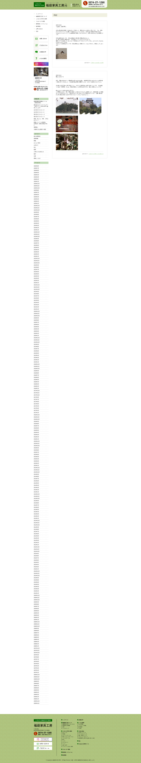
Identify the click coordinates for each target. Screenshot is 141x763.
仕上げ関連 (80, 724)
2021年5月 (36, 300)
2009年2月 (36, 617)
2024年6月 (36, 218)
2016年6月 (36, 428)
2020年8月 (36, 320)
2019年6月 (36, 351)
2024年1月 (36, 229)
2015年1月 (36, 465)
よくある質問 (81, 722)
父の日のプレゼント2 (39, 110)
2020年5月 (36, 326)
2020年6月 (36, 324)
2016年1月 (36, 439)
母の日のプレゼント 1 (39, 116)
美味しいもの (37, 158)
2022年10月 (37, 263)
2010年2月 (36, 591)
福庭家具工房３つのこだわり (68, 724)
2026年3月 (36, 177)
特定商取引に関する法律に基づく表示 (86, 738)
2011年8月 (36, 555)
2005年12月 (37, 701)
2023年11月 (36, 234)
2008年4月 (36, 639)
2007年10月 (37, 652)
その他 (79, 728)
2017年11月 (36, 392)
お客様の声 (80, 719)
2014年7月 (36, 478)
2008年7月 (36, 632)
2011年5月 (36, 562)
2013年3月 (36, 514)
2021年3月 (36, 304)
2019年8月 (36, 346)
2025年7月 (36, 192)
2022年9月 (36, 265)
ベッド (63, 743)
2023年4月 (36, 249)
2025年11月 (36, 185)
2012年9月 (36, 527)
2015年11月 (36, 443)
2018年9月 (36, 370)
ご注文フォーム (76, 6)
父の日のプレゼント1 (39, 112)
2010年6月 (36, 582)
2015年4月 (36, 458)
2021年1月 (36, 309)
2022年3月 (36, 278)
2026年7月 (36, 168)
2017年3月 (36, 408)
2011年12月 (36, 547)
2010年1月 (36, 593)
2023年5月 (36, 247)
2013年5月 (36, 509)
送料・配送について (82, 735)
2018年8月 (36, 373)
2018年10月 (37, 368)
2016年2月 (36, 436)
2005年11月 (36, 703)
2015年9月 (36, 447)
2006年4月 (36, 692)
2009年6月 (36, 608)
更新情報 (36, 138)
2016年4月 (36, 432)
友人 (35, 147)
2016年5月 (36, 430)
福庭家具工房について (41, 16)
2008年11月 (36, 624)
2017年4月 (36, 406)
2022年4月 (36, 276)
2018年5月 (36, 379)
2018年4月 (36, 381)
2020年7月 (36, 322)
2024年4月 (36, 223)
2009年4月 (36, 613)
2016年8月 (36, 423)
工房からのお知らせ (39, 151)
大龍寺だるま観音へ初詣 (40, 129)
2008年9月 (36, 628)
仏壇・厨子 (64, 745)
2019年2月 (36, 359)
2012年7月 (36, 531)
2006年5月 (36, 690)
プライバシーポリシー (83, 736)
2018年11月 (36, 366)
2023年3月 (36, 251)
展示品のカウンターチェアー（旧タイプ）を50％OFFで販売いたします (41, 106)
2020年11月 (36, 313)
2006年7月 (36, 685)
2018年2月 (36, 386)
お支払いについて (82, 732)
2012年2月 (36, 542)
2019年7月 (36, 348)
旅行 (35, 154)
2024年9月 (36, 212)
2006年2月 (36, 696)
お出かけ (36, 145)
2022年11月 (36, 260)
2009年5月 (36, 610)
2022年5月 (36, 274)
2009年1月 (36, 619)
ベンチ (63, 740)
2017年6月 (36, 401)
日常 (35, 156)
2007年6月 (36, 661)
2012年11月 (36, 522)
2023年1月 (36, 256)
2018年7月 (36, 375)
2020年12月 (37, 311)
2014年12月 (37, 467)
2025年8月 (36, 190)
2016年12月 (37, 414)
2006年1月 (36, 699)
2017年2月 (36, 410)
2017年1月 (36, 412)
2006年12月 (37, 674)
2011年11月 (36, 549)
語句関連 (80, 726)
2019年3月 (36, 357)
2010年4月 (36, 586)
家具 (35, 149)
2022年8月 (36, 267)
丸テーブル (64, 732)
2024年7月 (36, 216)
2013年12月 (37, 494)
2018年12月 (37, 364)
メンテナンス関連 (82, 725)
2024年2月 (36, 227)
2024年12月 (37, 205)
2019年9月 (36, 344)
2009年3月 (36, 615)
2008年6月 (36, 635)
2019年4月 (36, 355)
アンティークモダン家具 (67, 746)
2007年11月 (36, 650)
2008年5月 (36, 637)
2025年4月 (36, 196)
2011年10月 (36, 551)
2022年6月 (36, 271)
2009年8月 (36, 604)
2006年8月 (36, 683)
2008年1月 (36, 646)
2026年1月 (36, 181)
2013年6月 (36, 507)
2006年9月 (36, 681)
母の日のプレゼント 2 (39, 114)
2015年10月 (37, 445)
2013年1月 (36, 518)
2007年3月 (36, 668)
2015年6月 (36, 454)
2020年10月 (37, 315)
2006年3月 (36, 694)
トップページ (39, 13)
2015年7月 (36, 452)
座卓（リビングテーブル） (68, 736)
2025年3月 (36, 199)
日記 (37, 31)
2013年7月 (36, 505)
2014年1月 (36, 492)
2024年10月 (37, 210)
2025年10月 (37, 188)
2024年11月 (36, 207)
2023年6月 (36, 245)
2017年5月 (36, 403)
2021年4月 (36, 302)
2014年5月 (36, 483)
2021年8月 (36, 293)
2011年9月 (36, 553)
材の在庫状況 (37, 136)
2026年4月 (36, 174)
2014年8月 (36, 476)
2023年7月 (36, 243)
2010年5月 (36, 584)
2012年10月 (37, 525)
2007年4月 (36, 665)
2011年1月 (36, 569)
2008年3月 (36, 641)
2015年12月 (37, 441)
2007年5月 (36, 663)
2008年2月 (36, 643)
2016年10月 (37, 419)
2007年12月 (37, 648)
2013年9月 (36, 500)
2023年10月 (37, 236)
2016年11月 (36, 417)
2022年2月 (36, 280)
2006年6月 (36, 687)
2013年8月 (36, 503)
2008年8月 (36, 630)
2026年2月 (36, 179)
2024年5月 (36, 221)
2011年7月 (36, 558)
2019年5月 (36, 353)
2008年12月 (37, 621)
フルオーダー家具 (40, 21)
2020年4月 (36, 329)
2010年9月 (36, 577)
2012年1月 (36, 544)
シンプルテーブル (66, 738)
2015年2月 (36, 463)
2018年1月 (36, 388)
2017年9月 (36, 397)
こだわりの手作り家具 (41, 18)
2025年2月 (36, 201)
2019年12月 (37, 337)
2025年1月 (36, 203)
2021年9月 (36, 291)
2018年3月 (36, 384)
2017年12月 (37, 390)
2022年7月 (36, 269)
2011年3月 (36, 566)
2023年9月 (36, 238)
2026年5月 (36, 172)
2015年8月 (36, 450)
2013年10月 (37, 498)
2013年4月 (36, 511)
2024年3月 (36, 225)
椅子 (63, 739)
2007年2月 (36, 670)
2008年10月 (37, 626)
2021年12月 (37, 285)
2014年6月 (36, 481)
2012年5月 (36, 536)
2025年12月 (37, 183)
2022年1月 (36, 282)
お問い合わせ (75, 4)
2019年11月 (36, 340)
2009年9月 (36, 602)
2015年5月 (36, 456)
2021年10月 (37, 289)
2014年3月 (36, 487)
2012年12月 (37, 520)
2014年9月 (36, 474)
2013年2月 (36, 516)
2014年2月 (36, 489)
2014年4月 (36, 485)
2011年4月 (36, 564)
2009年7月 (36, 606)
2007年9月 (36, 654)
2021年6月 (36, 298)
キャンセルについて (82, 734)
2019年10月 (37, 342)
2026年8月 (36, 166)
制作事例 (38, 26)
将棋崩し (36, 127)
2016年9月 (36, 421)
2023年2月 (36, 254)
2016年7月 (36, 425)
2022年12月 (37, 258)
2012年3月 (36, 540)
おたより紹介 (37, 142)
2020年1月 (36, 335)
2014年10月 (37, 472)
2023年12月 (37, 232)
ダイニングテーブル (66, 735)
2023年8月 (36, 240)
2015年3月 (36, 461)
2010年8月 (36, 580)
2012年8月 (36, 529)
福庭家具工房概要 (66, 725)
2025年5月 (36, 194)
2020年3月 (36, 331)
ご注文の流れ (81, 731)
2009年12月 (37, 595)
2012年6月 (36, 533)
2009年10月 (37, 599)
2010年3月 (36, 588)
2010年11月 (36, 573)
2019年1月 (36, 362)
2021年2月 (36, 307)
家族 (35, 140)
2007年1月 (36, 672)
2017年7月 (36, 399)
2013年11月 (36, 496)
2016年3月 (36, 434)
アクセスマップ (65, 728)
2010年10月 (37, 575)
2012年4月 (36, 538)
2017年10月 (37, 395)
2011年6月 (36, 560)
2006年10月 (37, 679)
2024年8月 (36, 214)
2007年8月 (36, 657)
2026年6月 (36, 170)
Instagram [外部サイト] (83, 743)
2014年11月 (36, 469)
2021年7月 (36, 296)
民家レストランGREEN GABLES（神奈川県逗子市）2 (41, 124)
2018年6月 (36, 377)
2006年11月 (36, 676)
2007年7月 (36, 659)
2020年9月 (36, 318)
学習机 (63, 734)
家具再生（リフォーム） (42, 23)
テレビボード (65, 742)
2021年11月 (36, 287)
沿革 (63, 726)
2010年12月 (37, 571)
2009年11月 (36, 597)
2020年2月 (36, 333)
